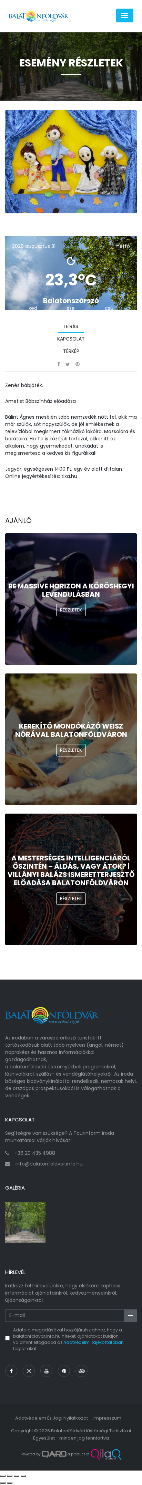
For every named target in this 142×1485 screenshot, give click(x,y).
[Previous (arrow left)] (3, 1483)
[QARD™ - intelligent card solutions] (54, 1454)
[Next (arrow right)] (9, 1483)
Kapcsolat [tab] (71, 338)
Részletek (71, 610)
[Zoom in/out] (23, 1476)
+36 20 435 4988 (34, 1153)
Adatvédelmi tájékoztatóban (93, 1342)
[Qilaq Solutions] (106, 1454)
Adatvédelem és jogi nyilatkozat (51, 1418)
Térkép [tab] (71, 351)
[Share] (9, 1476)
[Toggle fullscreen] (16, 1476)
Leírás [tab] (71, 326)
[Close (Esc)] (3, 1476)
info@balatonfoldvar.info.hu (49, 1163)
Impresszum (107, 1418)
